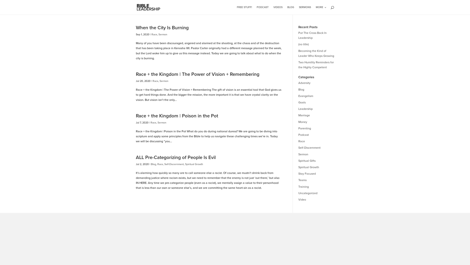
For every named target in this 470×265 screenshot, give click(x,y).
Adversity (304, 83)
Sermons (305, 7)
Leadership (305, 109)
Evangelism (305, 96)
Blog (290, 7)
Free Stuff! (244, 7)
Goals (302, 102)
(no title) (303, 44)
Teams (302, 180)
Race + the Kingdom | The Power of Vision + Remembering (197, 74)
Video (302, 200)
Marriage (304, 115)
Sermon (162, 34)
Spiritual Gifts (307, 161)
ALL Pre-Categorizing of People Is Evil (176, 157)
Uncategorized (307, 193)
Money (302, 122)
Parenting (304, 128)
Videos (278, 7)
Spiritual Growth (194, 164)
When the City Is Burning (162, 28)
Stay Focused (307, 174)
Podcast (263, 7)
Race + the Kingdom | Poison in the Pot (177, 116)
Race (154, 34)
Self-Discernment (174, 164)
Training (303, 187)
